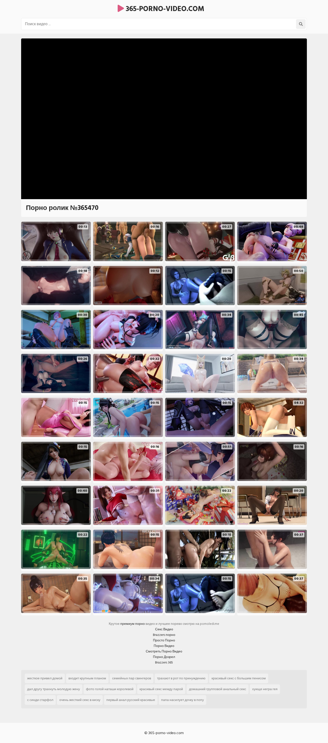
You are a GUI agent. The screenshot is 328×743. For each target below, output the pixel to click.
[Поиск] (301, 24)
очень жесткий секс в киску (79, 700)
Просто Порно (164, 640)
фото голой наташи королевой (110, 689)
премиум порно (132, 623)
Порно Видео (164, 646)
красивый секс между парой (161, 689)
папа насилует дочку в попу (182, 700)
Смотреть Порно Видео (164, 651)
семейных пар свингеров (131, 678)
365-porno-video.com (164, 9)
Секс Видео (164, 629)
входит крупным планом (87, 678)
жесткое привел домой (44, 678)
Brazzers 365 (164, 662)
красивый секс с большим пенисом (239, 678)
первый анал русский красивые (130, 700)
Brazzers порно (164, 635)
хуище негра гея (265, 689)
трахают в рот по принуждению (181, 678)
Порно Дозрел (164, 657)
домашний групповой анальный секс (217, 689)
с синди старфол (40, 700)
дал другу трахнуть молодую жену (53, 689)
